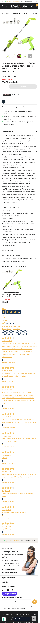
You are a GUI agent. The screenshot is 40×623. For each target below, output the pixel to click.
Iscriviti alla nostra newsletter (12, 598)
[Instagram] (2, 590)
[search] (7, 6)
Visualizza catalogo (3, 6)
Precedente (8, 332)
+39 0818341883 (10, 569)
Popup (14, 79)
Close (19, 578)
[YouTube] (8, 590)
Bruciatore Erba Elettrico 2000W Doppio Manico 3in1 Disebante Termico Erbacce (11, 295)
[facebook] (12, 590)
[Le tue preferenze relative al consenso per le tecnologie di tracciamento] (4, 619)
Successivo (22, 332)
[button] (7, 85)
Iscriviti (34, 601)
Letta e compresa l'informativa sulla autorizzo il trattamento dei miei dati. (18, 607)
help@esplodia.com (11, 572)
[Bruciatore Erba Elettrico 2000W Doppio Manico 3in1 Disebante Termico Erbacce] (12, 279)
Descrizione (7, 131)
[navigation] (2, 1)
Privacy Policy (28, 606)
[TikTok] (17, 590)
